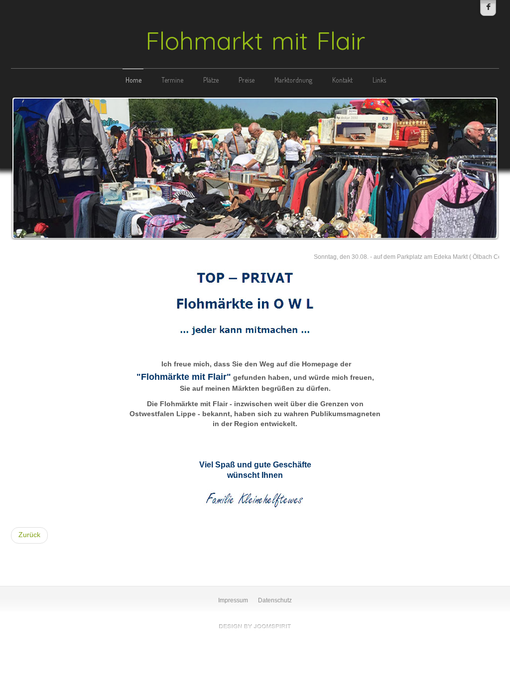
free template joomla (255, 626)
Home (133, 80)
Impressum (233, 600)
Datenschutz (275, 600)
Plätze (211, 80)
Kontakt (342, 80)
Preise (247, 80)
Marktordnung (293, 80)
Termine (172, 80)
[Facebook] (488, 8)
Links (379, 80)
